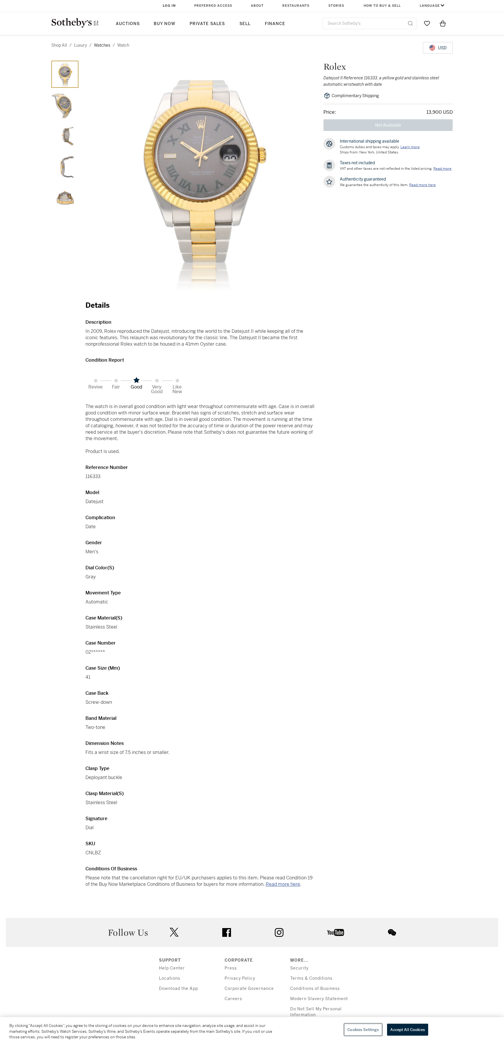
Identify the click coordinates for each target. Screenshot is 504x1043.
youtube (335, 932)
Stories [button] (336, 6)
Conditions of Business (315, 988)
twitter (174, 932)
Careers (233, 998)
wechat (392, 932)
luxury (80, 45)
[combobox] (369, 23)
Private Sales (207, 23)
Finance (275, 23)
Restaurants (295, 6)
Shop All (59, 45)
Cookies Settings (363, 1029)
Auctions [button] (128, 23)
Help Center (172, 968)
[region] (252, 1030)
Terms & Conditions (311, 978)
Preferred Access (213, 6)
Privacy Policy (240, 978)
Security (299, 968)
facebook (226, 932)
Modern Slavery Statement (319, 998)
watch (123, 45)
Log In (169, 6)
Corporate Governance (249, 988)
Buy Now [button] (164, 23)
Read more (442, 168)
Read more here (283, 884)
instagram (279, 932)
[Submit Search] (410, 23)
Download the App (178, 988)
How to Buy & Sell (382, 6)
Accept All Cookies (407, 1029)
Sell (245, 23)
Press (231, 968)
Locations (169, 978)
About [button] (257, 6)
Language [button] (430, 6)
